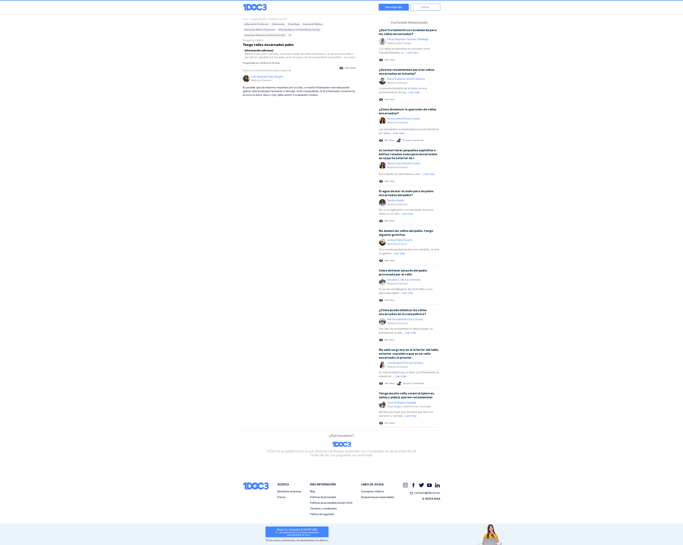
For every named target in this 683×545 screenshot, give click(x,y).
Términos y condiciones (323, 508)
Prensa (281, 497)
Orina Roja (293, 24)
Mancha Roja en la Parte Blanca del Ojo (299, 29)
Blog (312, 491)
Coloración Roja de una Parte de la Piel (264, 35)
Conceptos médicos (372, 491)
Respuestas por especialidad (377, 497)
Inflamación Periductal (256, 24)
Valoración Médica (312, 24)
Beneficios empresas (289, 491)
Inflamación (278, 24)
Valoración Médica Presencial (259, 29)
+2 (289, 35)
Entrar (425, 7)
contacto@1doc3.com (425, 493)
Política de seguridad (322, 514)
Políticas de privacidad (323, 497)
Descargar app (393, 7)
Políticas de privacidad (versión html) (331, 502)
